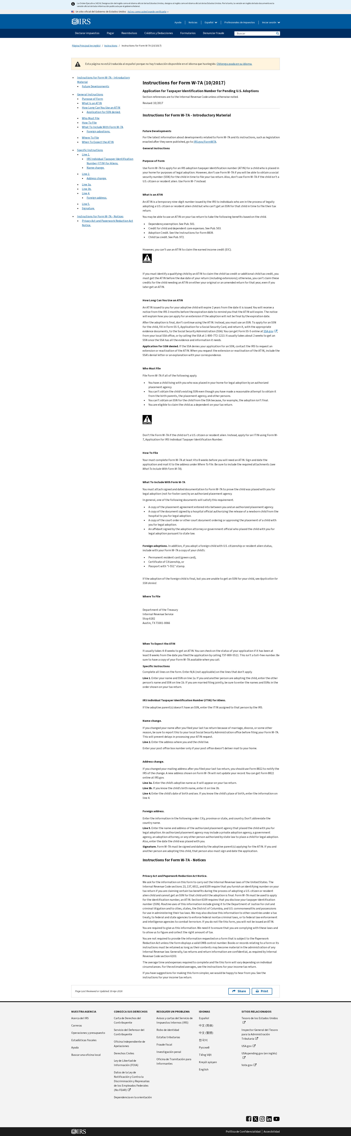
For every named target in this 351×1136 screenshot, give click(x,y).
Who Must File (90, 118)
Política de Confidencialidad (243, 1131)
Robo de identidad (167, 1030)
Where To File (90, 138)
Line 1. (86, 154)
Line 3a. (86, 184)
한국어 (203, 1040)
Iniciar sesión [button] (269, 22)
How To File (89, 123)
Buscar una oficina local (86, 1055)
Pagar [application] (110, 33)
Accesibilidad (272, 1131)
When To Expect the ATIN (98, 142)
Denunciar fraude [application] (213, 33)
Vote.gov (246, 1065)
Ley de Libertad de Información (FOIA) (126, 1063)
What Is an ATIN (92, 103)
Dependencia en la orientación (133, 1097)
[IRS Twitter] (255, 1118)
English (203, 1069)
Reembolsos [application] (129, 33)
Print (264, 991)
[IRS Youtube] (276, 1118)
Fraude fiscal (164, 1044)
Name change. (95, 168)
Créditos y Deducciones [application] (158, 33)
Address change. (97, 178)
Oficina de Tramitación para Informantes (173, 1061)
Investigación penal (168, 1052)
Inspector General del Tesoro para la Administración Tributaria (259, 1034)
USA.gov (246, 1046)
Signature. (88, 208)
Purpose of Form (92, 99)
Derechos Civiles (124, 1053)
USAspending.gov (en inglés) (259, 1053)
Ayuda (178, 22)
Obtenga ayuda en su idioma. (234, 64)
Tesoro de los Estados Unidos (259, 1018)
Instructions (110, 45)
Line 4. (86, 193)
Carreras (76, 1025)
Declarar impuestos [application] (87, 33)
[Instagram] (262, 1118)
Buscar (277, 33)
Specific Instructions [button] (90, 150)
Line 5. (86, 204)
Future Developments (95, 86)
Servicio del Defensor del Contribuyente (129, 1032)
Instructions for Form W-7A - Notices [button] (100, 216)
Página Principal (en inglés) (86, 45)
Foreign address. (97, 198)
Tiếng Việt (205, 1055)
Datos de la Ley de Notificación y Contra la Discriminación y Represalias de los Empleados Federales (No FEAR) (132, 1081)
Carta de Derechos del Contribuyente (127, 1020)
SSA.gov (268, 331)
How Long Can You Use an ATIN (101, 108)
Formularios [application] (188, 33)
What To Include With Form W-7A (102, 127)
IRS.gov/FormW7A (205, 142)
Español (209, 22)
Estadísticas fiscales (84, 1040)
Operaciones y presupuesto (88, 1033)
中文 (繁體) (206, 1033)
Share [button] (242, 991)
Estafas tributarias (168, 1037)
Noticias (193, 22)
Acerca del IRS (80, 1018)
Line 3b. (86, 189)
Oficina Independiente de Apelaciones (129, 1044)
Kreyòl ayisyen (208, 1062)
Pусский (204, 1047)
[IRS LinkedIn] (269, 1118)
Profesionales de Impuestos (239, 22)
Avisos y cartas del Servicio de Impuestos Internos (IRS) (174, 1020)
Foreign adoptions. (98, 131)
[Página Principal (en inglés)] (81, 20)
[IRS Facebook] (248, 1118)
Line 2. (86, 174)
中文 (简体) (206, 1025)
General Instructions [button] (90, 94)
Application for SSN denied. (103, 112)
